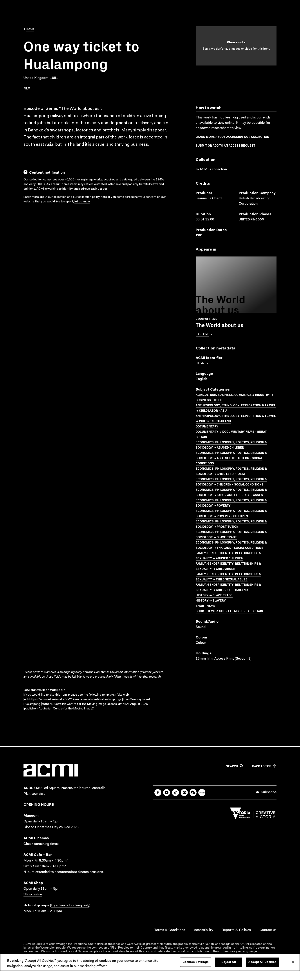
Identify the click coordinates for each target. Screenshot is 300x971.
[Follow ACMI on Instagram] (184, 792)
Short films (205, 605)
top (261, 766)
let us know (82, 201)
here (104, 197)
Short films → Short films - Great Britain (229, 611)
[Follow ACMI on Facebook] (157, 792)
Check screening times (41, 844)
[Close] (293, 962)
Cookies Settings (196, 962)
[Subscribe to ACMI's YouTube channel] (166, 792)
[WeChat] (193, 792)
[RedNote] (201, 792)
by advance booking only (70, 905)
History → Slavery (211, 600)
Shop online (32, 894)
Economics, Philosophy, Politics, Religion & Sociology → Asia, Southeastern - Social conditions (231, 457)
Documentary (207, 426)
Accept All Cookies (262, 962)
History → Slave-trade (214, 595)
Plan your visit (34, 794)
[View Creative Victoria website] (253, 814)
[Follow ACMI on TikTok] (175, 792)
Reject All (228, 962)
